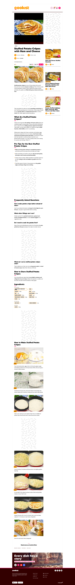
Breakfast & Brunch (17, 548)
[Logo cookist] (21, 8)
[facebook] (24, 565)
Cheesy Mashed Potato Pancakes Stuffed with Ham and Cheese (52, 85)
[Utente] (57, 8)
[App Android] (20, 582)
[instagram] (18, 565)
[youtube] (21, 565)
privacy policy (35, 573)
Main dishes (24, 548)
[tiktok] (15, 565)
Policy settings (35, 578)
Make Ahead (29, 548)
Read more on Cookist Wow (29, 545)
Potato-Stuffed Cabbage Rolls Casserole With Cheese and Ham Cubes (52, 109)
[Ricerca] (52, 8)
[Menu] (59, 8)
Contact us (35, 576)
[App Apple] (14, 582)
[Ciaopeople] (60, 582)
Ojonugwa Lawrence (18, 61)
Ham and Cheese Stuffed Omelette (52, 61)
